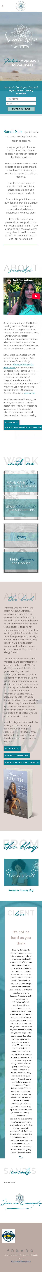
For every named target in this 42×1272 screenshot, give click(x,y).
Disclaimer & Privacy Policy (21, 1261)
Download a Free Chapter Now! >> (22, 762)
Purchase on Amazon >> (16, 755)
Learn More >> (12, 749)
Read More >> (11, 422)
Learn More (29, 393)
